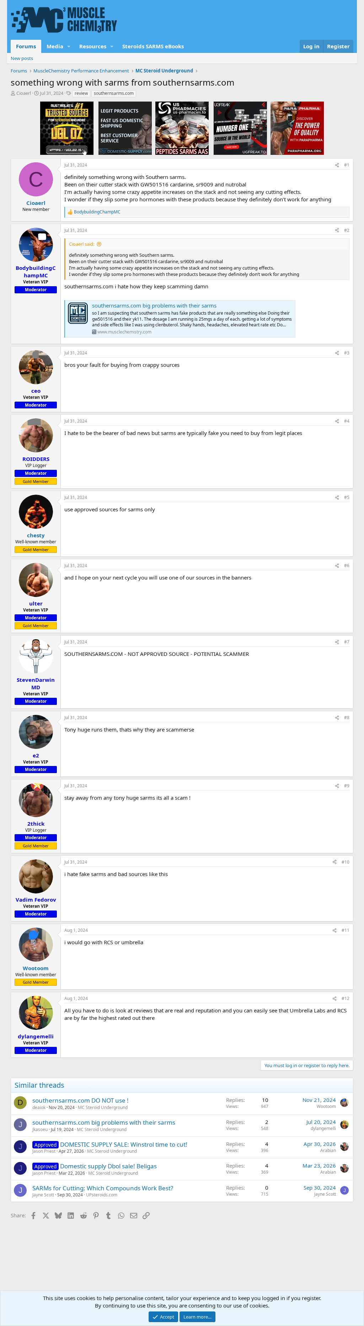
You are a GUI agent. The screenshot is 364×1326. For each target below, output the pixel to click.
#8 (346, 717)
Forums (26, 46)
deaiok (39, 1107)
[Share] (337, 165)
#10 (345, 862)
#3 (346, 353)
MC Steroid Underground (103, 1107)
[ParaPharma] (297, 127)
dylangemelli (323, 1128)
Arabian (328, 1150)
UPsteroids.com (101, 1195)
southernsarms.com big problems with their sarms (154, 305)
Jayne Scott (43, 1195)
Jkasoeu (40, 1129)
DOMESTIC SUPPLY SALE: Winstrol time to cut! (123, 1144)
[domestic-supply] (125, 127)
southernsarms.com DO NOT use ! (80, 1100)
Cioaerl (23, 93)
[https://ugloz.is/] (66, 127)
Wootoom (326, 1106)
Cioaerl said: (81, 244)
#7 (346, 642)
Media (55, 46)
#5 (346, 497)
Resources (92, 46)
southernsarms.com (114, 93)
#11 (345, 930)
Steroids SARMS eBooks (153, 46)
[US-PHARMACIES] (182, 127)
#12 (345, 998)
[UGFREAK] (240, 127)
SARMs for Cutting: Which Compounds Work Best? (102, 1188)
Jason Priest (43, 1151)
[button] (69, 46)
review (81, 93)
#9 (346, 786)
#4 (346, 421)
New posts (22, 58)
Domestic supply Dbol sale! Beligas (108, 1166)
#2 (346, 230)
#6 (346, 566)
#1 (346, 165)
